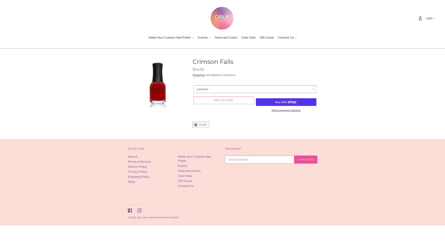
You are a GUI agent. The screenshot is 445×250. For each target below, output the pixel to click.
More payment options (286, 110)
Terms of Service (139, 161)
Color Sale (185, 176)
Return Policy (137, 166)
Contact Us (186, 186)
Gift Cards (185, 181)
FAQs (131, 182)
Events (183, 166)
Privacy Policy (137, 171)
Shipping (198, 75)
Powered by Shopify (166, 217)
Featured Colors (189, 171)
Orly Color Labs (145, 217)
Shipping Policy (138, 176)
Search (133, 156)
